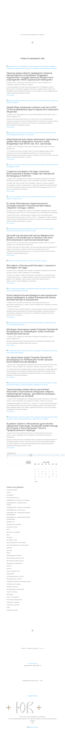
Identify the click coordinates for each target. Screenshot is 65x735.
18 (52, 455)
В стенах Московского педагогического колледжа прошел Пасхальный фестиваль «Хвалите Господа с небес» (29, 205)
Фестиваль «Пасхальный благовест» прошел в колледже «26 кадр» (31, 266)
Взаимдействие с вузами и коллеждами (28, 178)
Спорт (8, 607)
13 (39, 455)
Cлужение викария (12, 490)
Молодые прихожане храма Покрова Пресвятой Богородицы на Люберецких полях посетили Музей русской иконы (32, 331)
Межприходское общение (36, 242)
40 (62, 455)
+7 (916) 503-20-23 (32, 663)
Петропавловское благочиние (49, 212)
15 (44, 455)
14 (41, 455)
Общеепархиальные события (15, 576)
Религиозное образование (14, 599)
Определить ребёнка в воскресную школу (19, 581)
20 (58, 455)
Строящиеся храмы (12, 610)
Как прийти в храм (12, 540)
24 (35, 476)
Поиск (28, 462)
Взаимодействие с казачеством (26, 114)
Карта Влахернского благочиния (16, 542)
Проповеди (10, 594)
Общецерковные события (14, 579)
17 (49, 455)
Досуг (8, 535)
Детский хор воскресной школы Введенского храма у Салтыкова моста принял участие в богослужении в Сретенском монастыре (30, 237)
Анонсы (9, 492)
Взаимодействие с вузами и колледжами (29, 270)
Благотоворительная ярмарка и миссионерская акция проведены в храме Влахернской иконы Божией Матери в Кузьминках (32, 297)
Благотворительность (13, 497)
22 (52, 474)
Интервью (9, 537)
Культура (17, 212)
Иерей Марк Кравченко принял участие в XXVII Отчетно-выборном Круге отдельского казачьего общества (32, 109)
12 (36, 455)
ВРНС (8, 529)
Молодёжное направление (14, 180)
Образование (36, 272)
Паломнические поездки (14, 584)
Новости (34, 82)
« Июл (35, 481)
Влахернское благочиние (24, 82)
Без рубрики (10, 495)
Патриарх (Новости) (12, 586)
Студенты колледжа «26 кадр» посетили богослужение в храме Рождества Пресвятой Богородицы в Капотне (30, 173)
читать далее (10, 95)
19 (55, 455)
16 (47, 455)
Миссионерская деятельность (41, 302)
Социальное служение (13, 84)
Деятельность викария (13, 532)
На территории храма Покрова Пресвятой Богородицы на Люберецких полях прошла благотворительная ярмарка (30, 359)
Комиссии (9, 548)
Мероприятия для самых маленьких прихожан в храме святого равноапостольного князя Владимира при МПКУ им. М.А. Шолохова (32, 141)
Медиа (8, 553)
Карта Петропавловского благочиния (17, 545)
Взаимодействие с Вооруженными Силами (29, 364)
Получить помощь (12, 592)
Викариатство (11, 522)
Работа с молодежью (48, 180)
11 (33, 455)
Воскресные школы (37, 146)
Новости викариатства (44, 82)
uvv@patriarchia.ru (32, 696)
